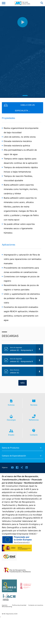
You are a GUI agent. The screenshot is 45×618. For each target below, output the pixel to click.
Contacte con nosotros (35, 605)
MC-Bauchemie (22, 3)
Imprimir (4, 605)
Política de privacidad (19, 605)
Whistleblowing (7, 606)
